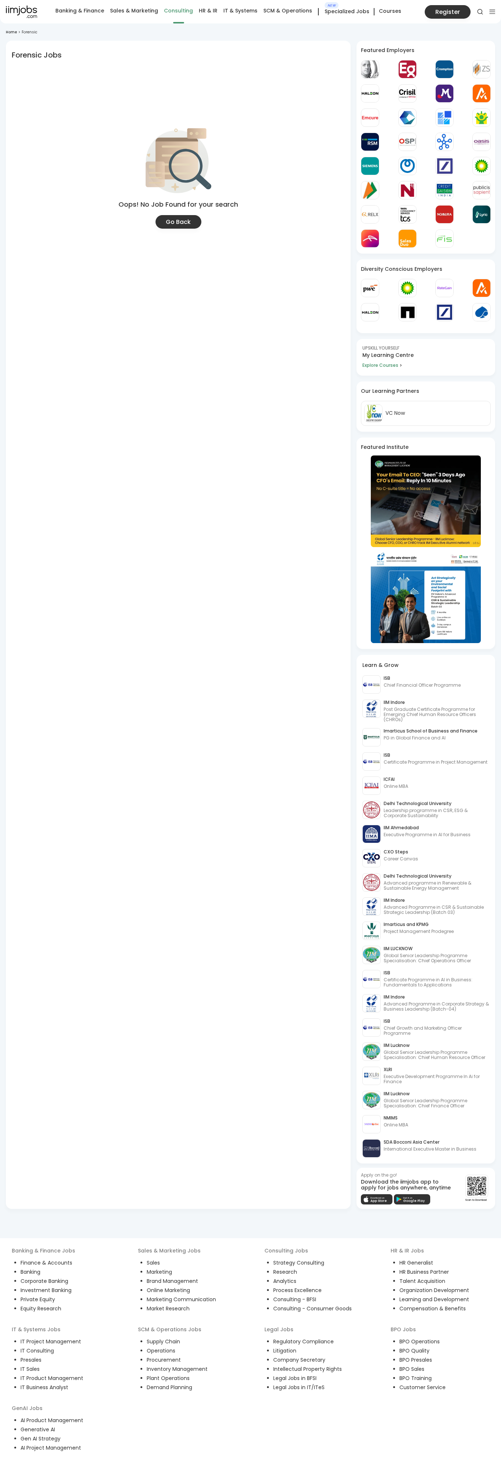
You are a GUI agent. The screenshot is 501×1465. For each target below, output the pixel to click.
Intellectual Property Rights (307, 1369)
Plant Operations (168, 1378)
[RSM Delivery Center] (370, 142)
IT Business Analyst (44, 1387)
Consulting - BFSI (294, 1299)
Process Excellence (297, 1290)
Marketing (159, 1272)
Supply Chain (163, 1341)
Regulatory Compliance (303, 1341)
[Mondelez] (444, 93)
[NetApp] (407, 312)
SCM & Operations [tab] (287, 10)
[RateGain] (444, 288)
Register (447, 12)
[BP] (407, 288)
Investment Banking (46, 1290)
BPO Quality (414, 1350)
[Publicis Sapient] (481, 190)
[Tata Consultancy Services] (407, 214)
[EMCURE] (370, 117)
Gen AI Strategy (41, 1438)
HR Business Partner (424, 1272)
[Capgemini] (481, 312)
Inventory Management (177, 1369)
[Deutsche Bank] (444, 166)
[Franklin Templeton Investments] (370, 69)
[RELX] (370, 214)
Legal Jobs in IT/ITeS (299, 1387)
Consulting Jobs (286, 1250)
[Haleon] (370, 93)
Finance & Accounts (46, 1262)
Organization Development (434, 1290)
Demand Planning (169, 1387)
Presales (31, 1359)
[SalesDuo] (407, 238)
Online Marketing (168, 1290)
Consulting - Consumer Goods (312, 1308)
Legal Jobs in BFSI (295, 1378)
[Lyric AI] (481, 214)
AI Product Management (52, 1420)
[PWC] (370, 288)
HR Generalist (416, 1262)
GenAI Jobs (27, 1408)
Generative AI (38, 1429)
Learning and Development (434, 1299)
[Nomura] (444, 214)
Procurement (164, 1359)
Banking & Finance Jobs (43, 1250)
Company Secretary (299, 1359)
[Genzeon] (444, 142)
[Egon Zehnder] (407, 69)
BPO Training (415, 1378)
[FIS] (444, 238)
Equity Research (41, 1308)
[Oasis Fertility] (481, 142)
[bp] (481, 166)
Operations (161, 1350)
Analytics (284, 1281)
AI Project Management (51, 1447)
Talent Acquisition (422, 1281)
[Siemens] (370, 166)
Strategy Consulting (298, 1262)
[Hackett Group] (444, 117)
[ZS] (481, 69)
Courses (390, 11)
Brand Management (172, 1281)
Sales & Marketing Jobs (169, 1250)
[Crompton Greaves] (444, 69)
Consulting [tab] (178, 10)
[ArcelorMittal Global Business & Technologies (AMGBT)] (370, 238)
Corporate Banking (44, 1281)
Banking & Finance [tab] (79, 10)
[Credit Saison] (444, 190)
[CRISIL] (407, 93)
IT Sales (30, 1369)
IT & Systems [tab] (240, 10)
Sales (153, 1262)
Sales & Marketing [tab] (134, 10)
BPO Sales (411, 1369)
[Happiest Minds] (481, 117)
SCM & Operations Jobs (169, 1329)
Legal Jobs (278, 1329)
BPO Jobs (403, 1329)
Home (11, 32)
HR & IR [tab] (208, 10)
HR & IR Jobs (407, 1250)
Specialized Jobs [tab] (347, 11)
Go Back (178, 222)
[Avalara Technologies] (481, 93)
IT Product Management (52, 1378)
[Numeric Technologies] (407, 190)
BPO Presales (415, 1359)
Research (285, 1272)
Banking (30, 1272)
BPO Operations (419, 1341)
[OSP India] (407, 142)
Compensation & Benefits (432, 1308)
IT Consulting (37, 1350)
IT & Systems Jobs (36, 1329)
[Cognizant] (407, 117)
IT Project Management (51, 1341)
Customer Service (422, 1387)
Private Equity (38, 1299)
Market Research (168, 1308)
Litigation (284, 1350)
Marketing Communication (181, 1299)
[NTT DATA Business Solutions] (407, 166)
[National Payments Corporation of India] (370, 190)
